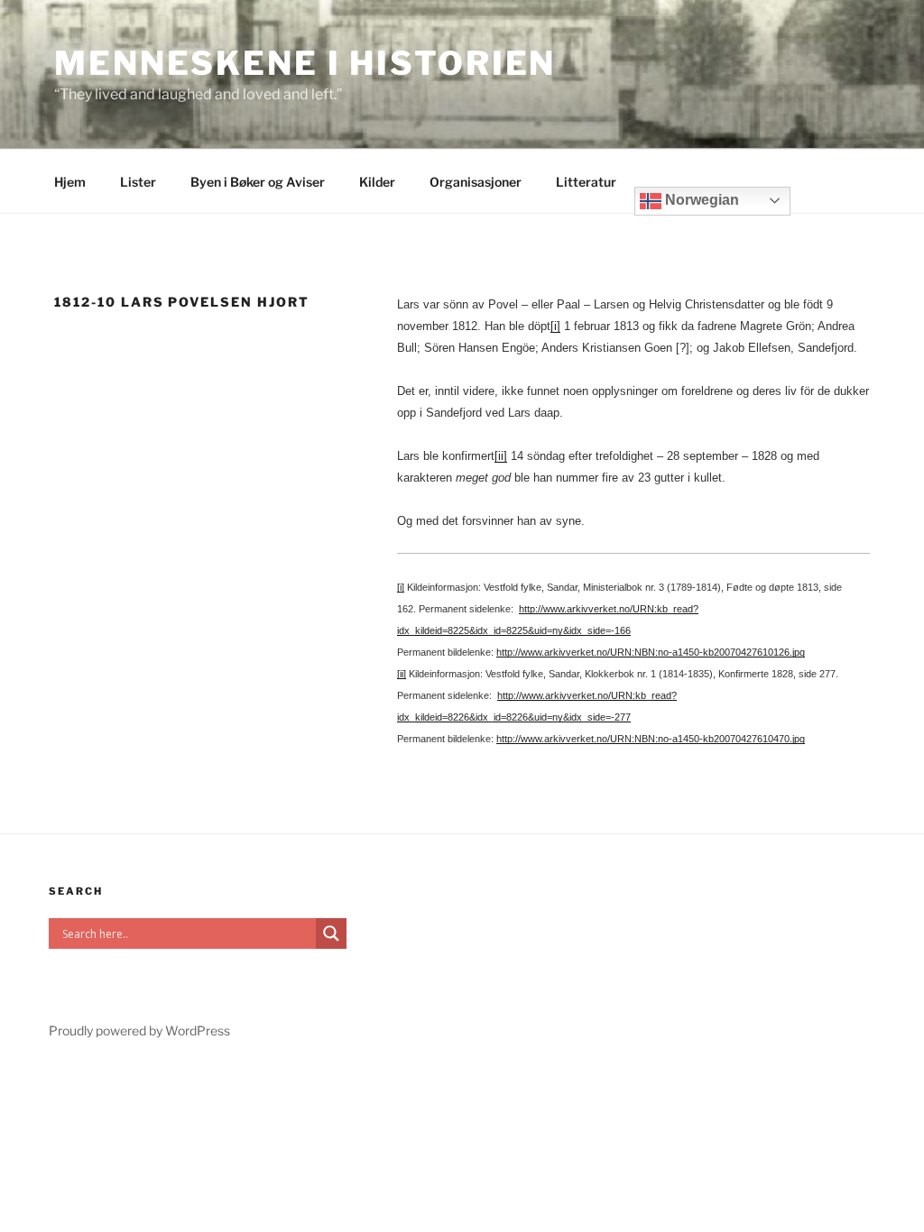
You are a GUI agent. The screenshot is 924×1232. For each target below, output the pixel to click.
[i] (555, 326)
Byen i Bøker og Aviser (257, 181)
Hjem (70, 181)
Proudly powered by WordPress (139, 1030)
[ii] (500, 456)
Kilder (377, 181)
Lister (138, 181)
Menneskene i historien (305, 63)
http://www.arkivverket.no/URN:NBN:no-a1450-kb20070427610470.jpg (650, 738)
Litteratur (586, 181)
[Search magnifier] (331, 933)
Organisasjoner (476, 181)
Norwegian (700, 199)
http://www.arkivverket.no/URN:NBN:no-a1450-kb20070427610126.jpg (650, 652)
